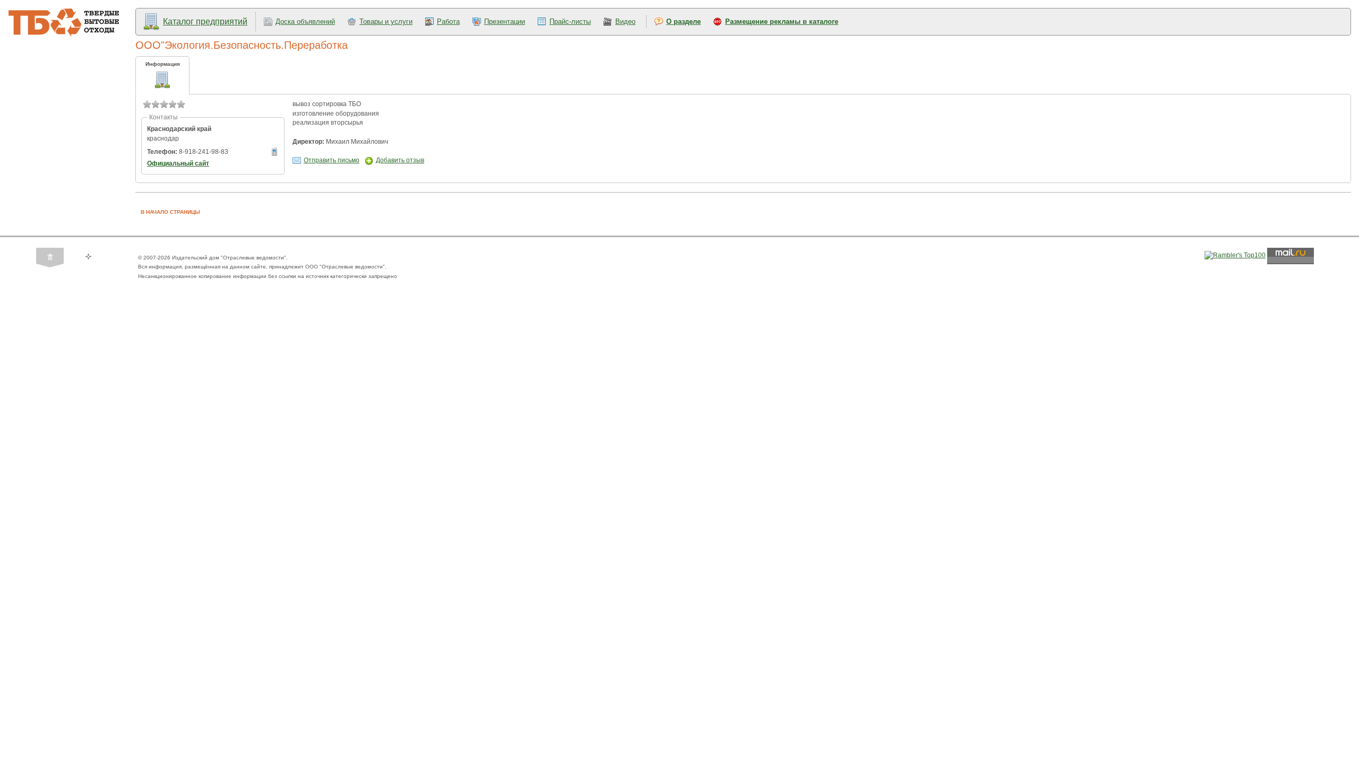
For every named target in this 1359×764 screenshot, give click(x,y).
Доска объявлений (305, 21)
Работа (448, 21)
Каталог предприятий (205, 21)
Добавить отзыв (400, 160)
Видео (625, 21)
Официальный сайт (178, 163)
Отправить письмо (331, 160)
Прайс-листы (570, 21)
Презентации (504, 21)
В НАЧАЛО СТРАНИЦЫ (170, 212)
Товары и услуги (385, 21)
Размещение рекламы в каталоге (781, 21)
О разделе (683, 21)
